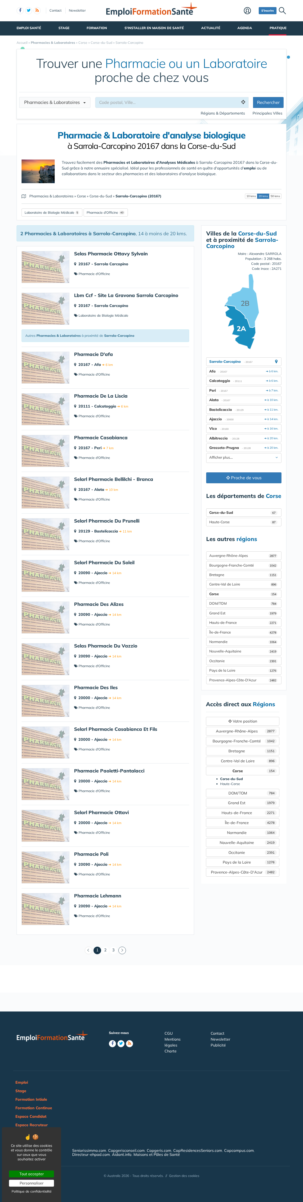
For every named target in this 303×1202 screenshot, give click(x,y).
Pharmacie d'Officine (102, 212)
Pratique (278, 28)
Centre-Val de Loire (242, 584)
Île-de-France (242, 632)
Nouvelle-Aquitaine (242, 651)
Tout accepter (31, 1173)
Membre (250, 11)
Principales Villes (267, 113)
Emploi (21, 1082)
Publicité (218, 1045)
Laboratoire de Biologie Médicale (49, 212)
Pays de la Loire (242, 670)
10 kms (251, 196)
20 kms (263, 196)
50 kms (275, 196)
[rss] (37, 10)
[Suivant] (122, 950)
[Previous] (88, 950)
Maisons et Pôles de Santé (157, 1154)
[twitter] (28, 10)
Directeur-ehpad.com (91, 1154)
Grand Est (242, 613)
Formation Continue (33, 1108)
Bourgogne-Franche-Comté (242, 565)
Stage (63, 28)
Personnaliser (32, 1183)
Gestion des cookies (184, 1176)
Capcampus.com (239, 1150)
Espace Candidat (30, 1116)
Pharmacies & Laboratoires (53, 102)
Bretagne (242, 574)
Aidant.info (121, 1154)
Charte (171, 1051)
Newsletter (77, 10)
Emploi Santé (29, 28)
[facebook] (20, 10)
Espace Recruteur (31, 1125)
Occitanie (242, 661)
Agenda (244, 28)
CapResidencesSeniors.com (197, 1150)
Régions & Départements (223, 113)
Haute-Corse (242, 522)
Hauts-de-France (242, 622)
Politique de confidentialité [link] (32, 1191)
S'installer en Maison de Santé (154, 28)
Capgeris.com (159, 1150)
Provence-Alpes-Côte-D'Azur (242, 680)
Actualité (210, 28)
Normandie (242, 641)
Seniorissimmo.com (89, 1150)
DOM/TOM (242, 603)
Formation (97, 28)
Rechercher (268, 102)
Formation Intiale (31, 1099)
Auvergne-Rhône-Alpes (242, 555)
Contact (55, 10)
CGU (169, 1033)
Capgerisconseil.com (126, 1150)
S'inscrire (267, 10)
